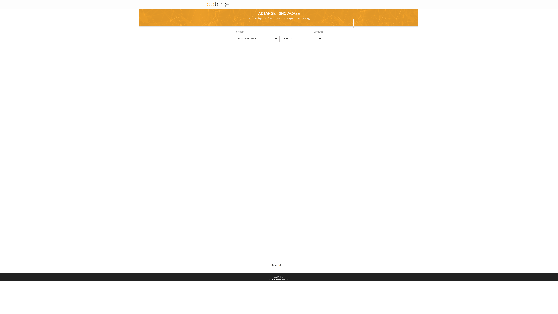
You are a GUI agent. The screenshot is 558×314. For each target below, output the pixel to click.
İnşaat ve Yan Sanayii (247, 39)
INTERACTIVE (289, 39)
